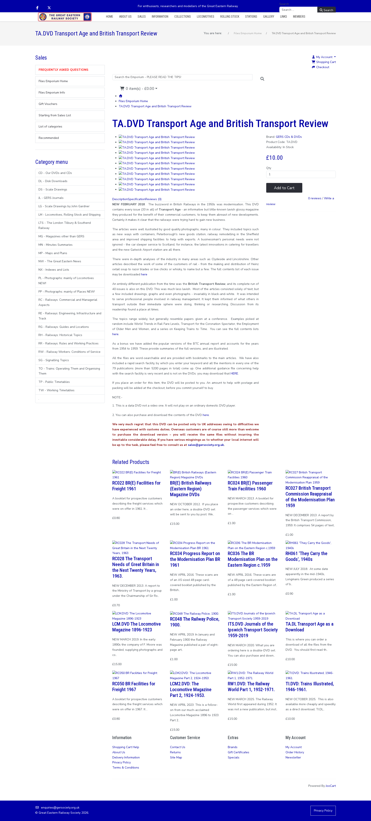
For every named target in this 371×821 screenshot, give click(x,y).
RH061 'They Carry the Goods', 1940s (306, 556)
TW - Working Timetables (56, 390)
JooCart (331, 786)
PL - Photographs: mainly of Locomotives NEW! (66, 280)
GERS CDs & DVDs (289, 137)
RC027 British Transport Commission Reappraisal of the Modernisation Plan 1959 (310, 496)
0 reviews (314, 198)
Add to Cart (284, 187)
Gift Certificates (238, 752)
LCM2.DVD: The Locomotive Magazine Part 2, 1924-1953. (190, 689)
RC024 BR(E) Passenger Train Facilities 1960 (250, 485)
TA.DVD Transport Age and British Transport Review (155, 106)
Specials (233, 757)
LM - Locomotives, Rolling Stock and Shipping (69, 215)
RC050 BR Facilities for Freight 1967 (133, 686)
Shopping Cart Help (125, 747)
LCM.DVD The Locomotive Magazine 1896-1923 (136, 626)
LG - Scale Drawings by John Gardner (64, 206)
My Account (294, 747)
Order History (295, 752)
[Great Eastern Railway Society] (65, 16)
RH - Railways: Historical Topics (60, 335)
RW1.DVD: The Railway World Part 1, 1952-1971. (251, 686)
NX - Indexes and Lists (53, 270)
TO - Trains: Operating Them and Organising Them (69, 371)
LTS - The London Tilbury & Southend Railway (64, 225)
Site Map (176, 757)
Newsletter (293, 757)
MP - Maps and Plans (52, 253)
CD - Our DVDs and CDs (55, 173)
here (206, 415)
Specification (136, 199)
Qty (268, 168)
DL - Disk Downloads (52, 181)
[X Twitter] (49, 8)
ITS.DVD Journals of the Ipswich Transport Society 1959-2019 (253, 629)
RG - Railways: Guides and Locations (63, 327)
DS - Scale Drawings (52, 189)
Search (284, 4)
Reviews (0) (153, 199)
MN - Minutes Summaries (55, 245)
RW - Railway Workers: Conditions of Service (69, 352)
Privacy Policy (121, 762)
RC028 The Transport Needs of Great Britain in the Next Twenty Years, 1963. (135, 567)
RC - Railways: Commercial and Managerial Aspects (67, 302)
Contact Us (177, 747)
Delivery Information (126, 757)
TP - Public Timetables (54, 382)
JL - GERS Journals (51, 198)
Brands (232, 747)
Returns (175, 752)
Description (120, 199)
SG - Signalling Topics (53, 360)
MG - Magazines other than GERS (61, 236)
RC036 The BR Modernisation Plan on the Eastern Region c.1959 (253, 559)
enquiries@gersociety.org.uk (60, 808)
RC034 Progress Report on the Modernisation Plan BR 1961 (195, 559)
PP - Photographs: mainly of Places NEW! (66, 292)
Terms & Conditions (125, 768)
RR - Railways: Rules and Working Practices (68, 343)
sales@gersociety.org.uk (206, 445)
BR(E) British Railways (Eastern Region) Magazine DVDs (190, 488)
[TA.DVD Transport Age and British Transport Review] (157, 137)
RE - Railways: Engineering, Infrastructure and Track (69, 316)
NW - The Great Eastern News (59, 261)
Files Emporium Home (133, 101)
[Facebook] (37, 8)
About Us (118, 752)
